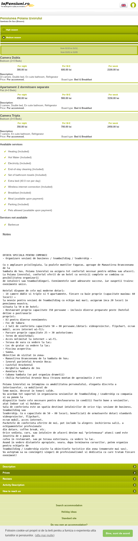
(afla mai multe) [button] (44, 535)
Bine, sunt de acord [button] (118, 533)
